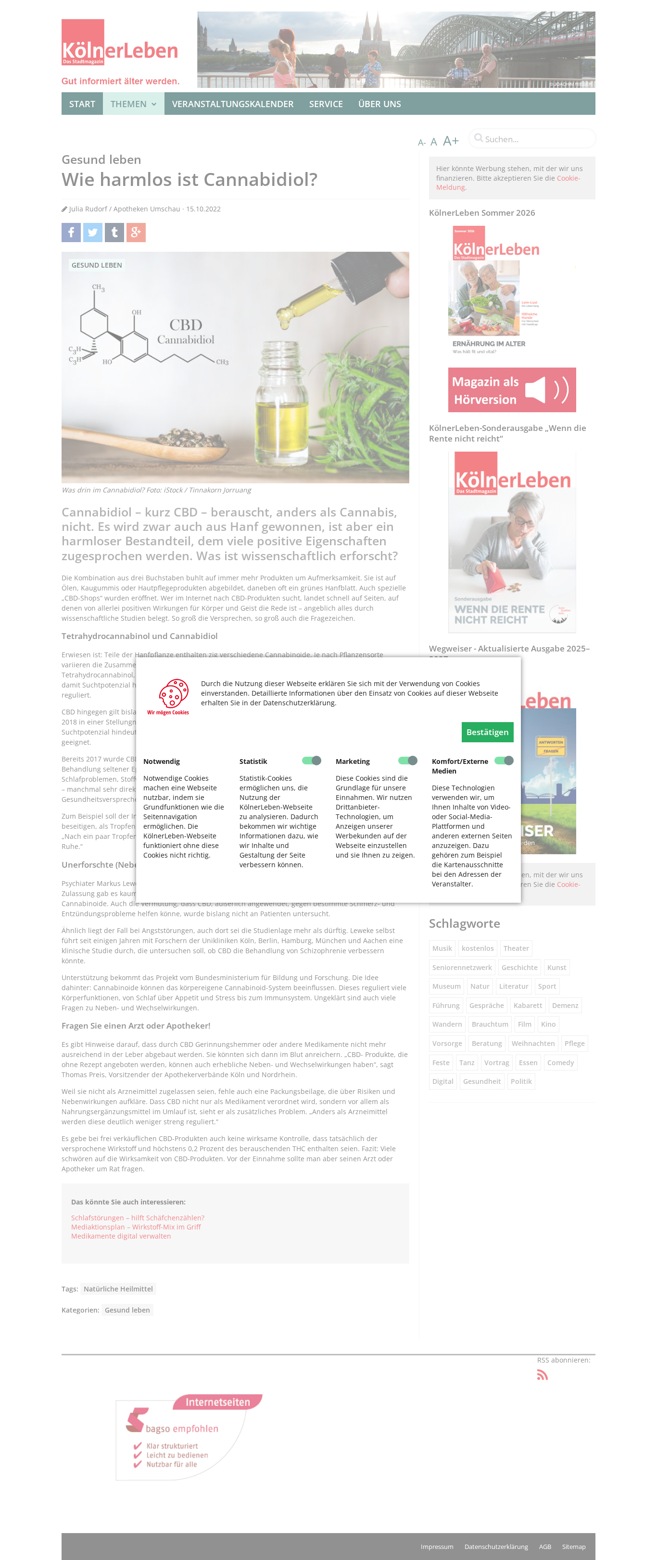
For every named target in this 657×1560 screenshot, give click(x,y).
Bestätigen (488, 731)
